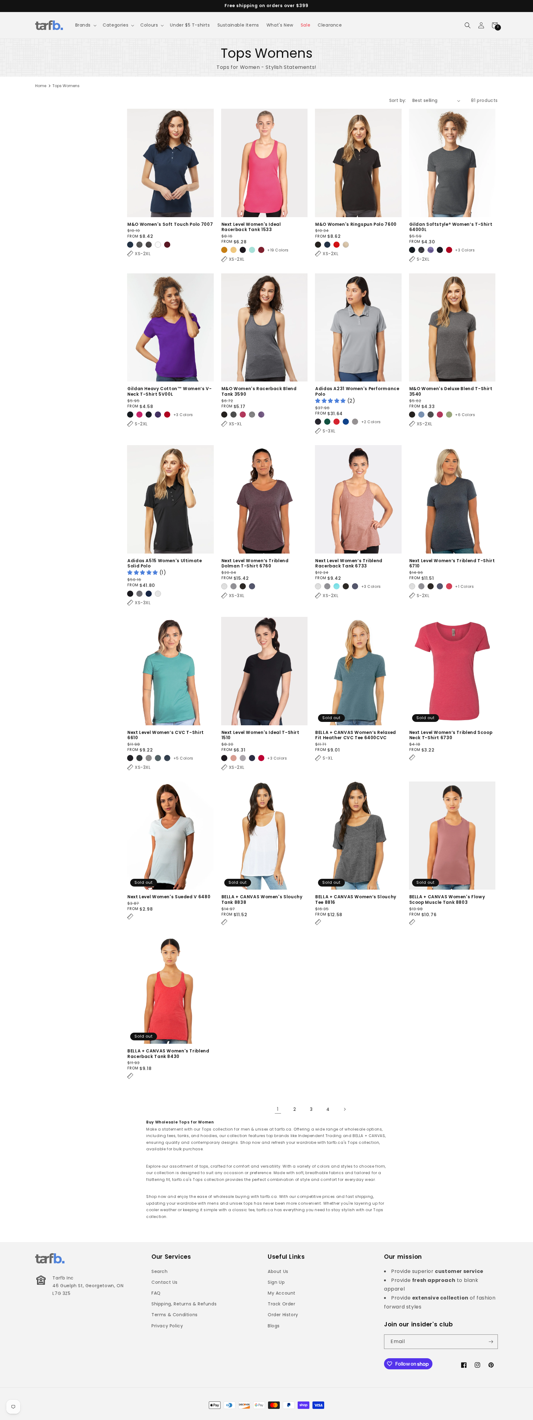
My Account (281, 1293)
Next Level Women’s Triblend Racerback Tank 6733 (348, 563)
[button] (85, 25)
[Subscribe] (491, 1341)
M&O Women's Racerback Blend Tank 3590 (259, 391)
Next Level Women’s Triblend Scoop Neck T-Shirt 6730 (451, 735)
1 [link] (278, 1109)
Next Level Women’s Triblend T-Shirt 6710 (452, 563)
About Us (278, 1271)
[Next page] (344, 1109)
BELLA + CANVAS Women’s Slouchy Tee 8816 (355, 899)
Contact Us (164, 1282)
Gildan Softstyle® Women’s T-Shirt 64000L (451, 227)
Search (159, 1271)
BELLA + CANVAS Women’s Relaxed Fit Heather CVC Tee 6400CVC (355, 735)
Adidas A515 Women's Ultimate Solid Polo (164, 563)
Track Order (281, 1304)
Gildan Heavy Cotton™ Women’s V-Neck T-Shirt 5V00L (169, 391)
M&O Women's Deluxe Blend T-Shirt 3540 (451, 391)
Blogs (274, 1326)
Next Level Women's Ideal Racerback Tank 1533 (251, 227)
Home (40, 85)
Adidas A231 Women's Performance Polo (357, 391)
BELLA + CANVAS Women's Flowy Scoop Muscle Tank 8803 (447, 899)
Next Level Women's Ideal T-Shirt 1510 (260, 735)
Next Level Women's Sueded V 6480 (168, 897)
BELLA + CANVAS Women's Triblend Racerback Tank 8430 (168, 1053)
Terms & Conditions (174, 1315)
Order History (283, 1315)
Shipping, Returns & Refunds (184, 1304)
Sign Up (276, 1282)
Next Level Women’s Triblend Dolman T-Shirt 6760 (255, 563)
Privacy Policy (167, 1326)
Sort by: (397, 100)
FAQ (156, 1293)
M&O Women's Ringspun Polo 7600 (356, 224)
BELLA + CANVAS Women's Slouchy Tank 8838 (262, 899)
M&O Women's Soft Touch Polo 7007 (170, 224)
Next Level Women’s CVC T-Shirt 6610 (165, 735)
